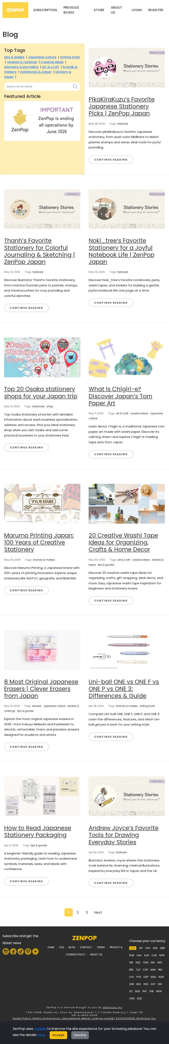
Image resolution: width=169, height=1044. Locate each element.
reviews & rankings (22, 62)
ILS (131, 991)
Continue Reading (111, 159)
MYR (161, 955)
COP (145, 969)
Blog (72, 947)
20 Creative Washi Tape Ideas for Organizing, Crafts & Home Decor (123, 542)
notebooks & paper (36, 71)
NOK (137, 991)
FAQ (61, 947)
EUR (155, 948)
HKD (138, 962)
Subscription (45, 10)
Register (155, 10)
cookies (40, 1028)
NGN (161, 977)
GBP (162, 948)
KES (138, 984)
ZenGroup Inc (112, 1007)
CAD (154, 955)
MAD (153, 977)
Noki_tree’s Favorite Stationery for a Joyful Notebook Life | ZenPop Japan (121, 251)
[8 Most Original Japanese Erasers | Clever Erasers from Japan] (42, 649)
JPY (141, 948)
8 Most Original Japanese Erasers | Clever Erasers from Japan (41, 689)
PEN (160, 969)
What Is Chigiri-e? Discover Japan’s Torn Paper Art (120, 396)
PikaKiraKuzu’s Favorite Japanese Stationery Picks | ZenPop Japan (122, 106)
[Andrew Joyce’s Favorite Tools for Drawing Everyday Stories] (127, 796)
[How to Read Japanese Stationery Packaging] (42, 796)
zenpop (84, 938)
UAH (139, 955)
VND (145, 984)
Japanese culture (42, 57)
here (41, 1034)
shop (50, 406)
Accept (58, 1035)
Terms (101, 947)
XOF (153, 984)
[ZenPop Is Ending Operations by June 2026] (42, 120)
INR (153, 962)
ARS (159, 962)
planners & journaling (21, 67)
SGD (132, 998)
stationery (38, 406)
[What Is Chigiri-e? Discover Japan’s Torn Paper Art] (127, 357)
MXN (153, 969)
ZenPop (15, 10)
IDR (131, 962)
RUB (131, 955)
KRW (159, 991)
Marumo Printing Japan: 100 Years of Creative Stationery (39, 542)
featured (122, 123)
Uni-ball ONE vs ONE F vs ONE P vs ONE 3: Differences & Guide (124, 689)
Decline (80, 1035)
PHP (144, 991)
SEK (160, 984)
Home (51, 947)
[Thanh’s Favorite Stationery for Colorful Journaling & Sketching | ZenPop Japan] (42, 208)
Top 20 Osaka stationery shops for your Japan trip (40, 392)
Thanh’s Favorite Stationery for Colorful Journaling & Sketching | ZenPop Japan (39, 251)
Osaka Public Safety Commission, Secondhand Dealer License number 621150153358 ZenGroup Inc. (84, 1018)
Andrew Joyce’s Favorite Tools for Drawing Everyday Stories (123, 835)
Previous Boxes (71, 10)
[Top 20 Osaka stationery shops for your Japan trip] (42, 357)
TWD (145, 962)
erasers (36, 706)
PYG (138, 977)
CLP (138, 969)
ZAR (131, 984)
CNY (147, 948)
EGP (146, 977)
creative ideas (52, 62)
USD (132, 948)
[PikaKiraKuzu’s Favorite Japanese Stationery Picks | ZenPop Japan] (127, 67)
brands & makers (44, 559)
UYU (131, 977)
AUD (146, 955)
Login (137, 10)
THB (151, 991)
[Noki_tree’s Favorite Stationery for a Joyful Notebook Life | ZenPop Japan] (127, 208)
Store (99, 10)
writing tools (70, 57)
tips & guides (14, 57)
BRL (131, 969)
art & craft (50, 67)
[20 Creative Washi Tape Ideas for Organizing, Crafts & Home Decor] (127, 503)
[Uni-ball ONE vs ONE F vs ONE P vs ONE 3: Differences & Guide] (127, 649)
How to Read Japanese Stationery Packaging (37, 831)
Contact (86, 947)
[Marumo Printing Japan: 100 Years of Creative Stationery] (42, 503)
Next (98, 912)
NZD (139, 998)
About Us (116, 10)
